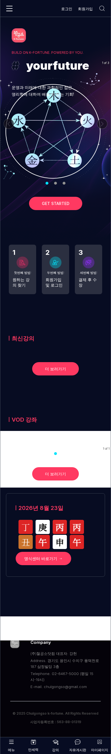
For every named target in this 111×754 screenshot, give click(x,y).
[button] (47, 183)
